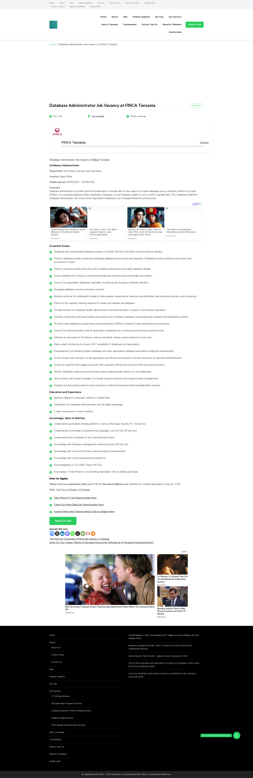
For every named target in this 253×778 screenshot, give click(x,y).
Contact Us (56, 662)
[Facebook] (52, 533)
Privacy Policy (57, 654)
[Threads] (77, 533)
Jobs (71, 3)
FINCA (95, 159)
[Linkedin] (62, 533)
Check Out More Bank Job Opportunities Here (79, 504)
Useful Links (95, 6)
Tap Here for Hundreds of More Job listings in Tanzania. (79, 538)
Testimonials (149, 3)
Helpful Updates (85, 3)
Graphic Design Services (62, 717)
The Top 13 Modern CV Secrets (73, 489)
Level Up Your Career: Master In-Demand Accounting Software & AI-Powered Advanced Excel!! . (101, 542)
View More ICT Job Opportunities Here (75, 497)
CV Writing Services (60, 696)
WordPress (165, 774)
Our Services (114, 3)
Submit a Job (194, 24)
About (62, 3)
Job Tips (100, 3)
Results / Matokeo (77, 6)
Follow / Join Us (58, 6)
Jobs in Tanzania (132, 3)
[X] (57, 533)
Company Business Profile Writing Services (71, 710)
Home (51, 3)
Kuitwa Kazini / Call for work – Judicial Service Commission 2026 (158, 656)
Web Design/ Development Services (68, 725)
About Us (55, 647)
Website (204, 142)
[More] (93, 533)
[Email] (83, 533)
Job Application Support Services (66, 703)
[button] (236, 735)
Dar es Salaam (98, 116)
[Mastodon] (67, 533)
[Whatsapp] (72, 533)
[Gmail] (88, 533)
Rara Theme (142, 774)
